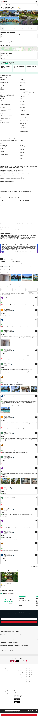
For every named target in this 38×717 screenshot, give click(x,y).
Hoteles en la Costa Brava (29, 672)
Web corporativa (17, 692)
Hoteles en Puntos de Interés (7, 694)
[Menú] (2, 2)
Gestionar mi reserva (7, 673)
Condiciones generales (4, 713)
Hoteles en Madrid (17, 684)
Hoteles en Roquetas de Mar (18, 678)
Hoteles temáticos (7, 704)
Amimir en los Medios (7, 677)
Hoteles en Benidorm (17, 680)
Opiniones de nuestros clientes (7, 671)
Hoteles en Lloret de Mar (18, 670)
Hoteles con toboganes (7, 702)
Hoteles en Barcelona (17, 682)
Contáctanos (16, 690)
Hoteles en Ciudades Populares (7, 691)
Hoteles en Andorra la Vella (18, 672)
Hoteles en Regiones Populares (7, 697)
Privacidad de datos (13, 713)
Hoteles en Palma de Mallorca (17, 675)
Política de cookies (21, 713)
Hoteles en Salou (17, 668)
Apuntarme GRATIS (19, 621)
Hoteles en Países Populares (7, 700)
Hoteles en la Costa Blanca (29, 670)
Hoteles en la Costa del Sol (29, 679)
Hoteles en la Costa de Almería (28, 682)
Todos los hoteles (6, 706)
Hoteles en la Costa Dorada (29, 674)
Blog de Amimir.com (7, 675)
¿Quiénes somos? (6, 668)
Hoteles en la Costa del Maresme (28, 677)
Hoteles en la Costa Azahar (29, 668)
